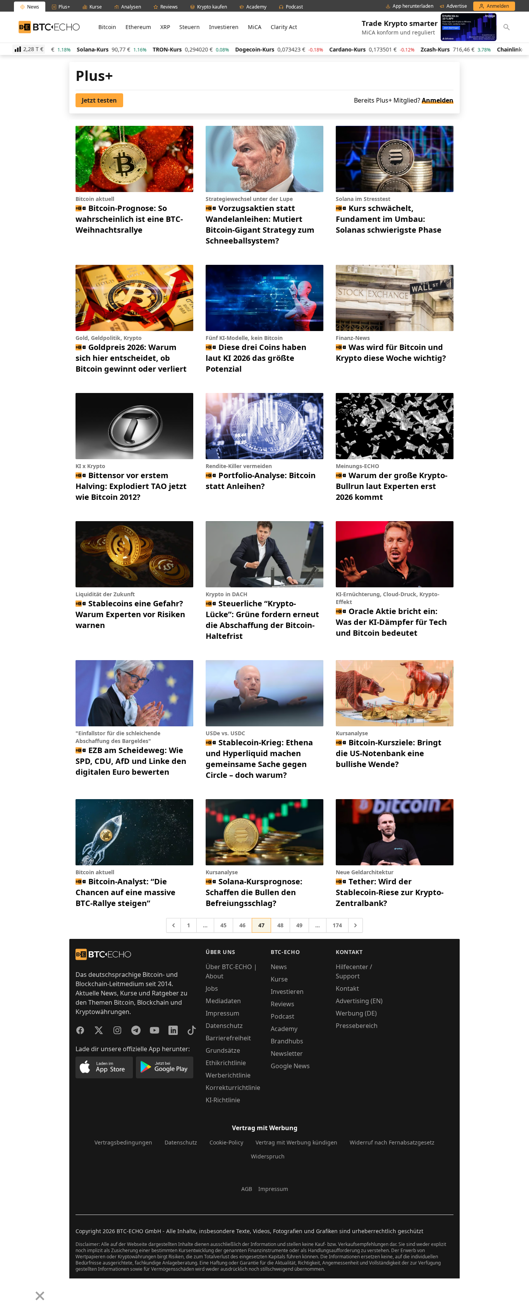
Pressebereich (357, 1025)
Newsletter (287, 1053)
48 (280, 925)
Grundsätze (223, 1050)
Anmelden (437, 100)
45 (223, 925)
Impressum (222, 1013)
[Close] (40, 1296)
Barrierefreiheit (228, 1038)
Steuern (189, 27)
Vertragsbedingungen (123, 1142)
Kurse (279, 979)
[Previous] (8, 1290)
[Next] (25, 1290)
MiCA (254, 27)
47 (261, 925)
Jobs (212, 988)
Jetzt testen (99, 100)
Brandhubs (287, 1041)
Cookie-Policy (226, 1142)
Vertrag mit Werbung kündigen (296, 1142)
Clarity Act (284, 27)
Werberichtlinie (228, 1075)
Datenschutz (224, 1025)
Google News (290, 1066)
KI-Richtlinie (223, 1100)
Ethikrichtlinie (226, 1063)
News (279, 967)
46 (242, 925)
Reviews (282, 1004)
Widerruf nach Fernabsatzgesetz (392, 1142)
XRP (165, 27)
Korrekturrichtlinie (233, 1087)
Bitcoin (107, 27)
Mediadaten (223, 1001)
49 (299, 925)
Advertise (457, 6)
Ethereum (138, 27)
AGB (246, 1188)
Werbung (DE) (356, 1013)
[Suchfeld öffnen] (506, 27)
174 (337, 925)
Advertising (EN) (359, 1001)
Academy (284, 1028)
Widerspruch (268, 1156)
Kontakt (347, 988)
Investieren (224, 27)
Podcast (282, 1016)
